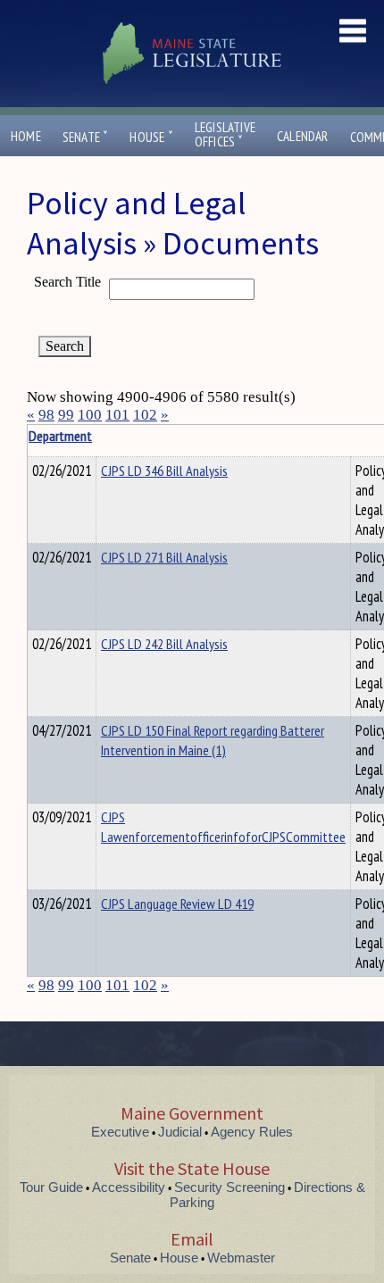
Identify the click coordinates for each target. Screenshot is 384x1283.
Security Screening (229, 1187)
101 (117, 414)
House (150, 137)
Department (60, 436)
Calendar (303, 136)
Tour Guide (51, 1187)
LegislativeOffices (225, 135)
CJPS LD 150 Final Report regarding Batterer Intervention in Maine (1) (212, 740)
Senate (86, 137)
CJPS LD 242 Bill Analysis (164, 644)
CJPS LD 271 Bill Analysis (164, 557)
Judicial (180, 1131)
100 (90, 414)
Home (26, 136)
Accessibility (128, 1187)
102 (145, 414)
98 (46, 414)
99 (66, 414)
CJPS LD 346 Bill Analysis (164, 470)
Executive (120, 1131)
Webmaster (241, 1257)
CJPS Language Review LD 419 (177, 903)
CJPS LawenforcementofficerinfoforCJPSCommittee (223, 826)
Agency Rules (252, 1131)
